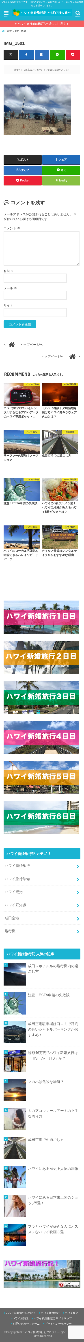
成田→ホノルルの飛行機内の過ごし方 (53, 969)
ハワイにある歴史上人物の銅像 (53, 1169)
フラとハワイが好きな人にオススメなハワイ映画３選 (53, 1229)
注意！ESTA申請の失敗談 (49, 995)
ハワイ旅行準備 (17, 879)
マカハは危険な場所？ (46, 1082)
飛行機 (10, 931)
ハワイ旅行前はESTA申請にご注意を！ (43, 23)
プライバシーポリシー (58, 1323)
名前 (9, 271)
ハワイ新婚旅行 (17, 866)
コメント (12, 228)
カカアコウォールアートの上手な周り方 (53, 1113)
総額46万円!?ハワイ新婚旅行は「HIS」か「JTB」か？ (53, 1055)
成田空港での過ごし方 (46, 1140)
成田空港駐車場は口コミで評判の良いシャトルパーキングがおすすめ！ (53, 1029)
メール (10, 288)
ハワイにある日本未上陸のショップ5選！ (53, 1200)
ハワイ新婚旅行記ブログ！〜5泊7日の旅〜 (50, 1332)
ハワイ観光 (14, 892)
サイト (8, 305)
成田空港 (12, 918)
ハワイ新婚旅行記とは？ (21, 1313)
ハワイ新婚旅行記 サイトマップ (53, 1318)
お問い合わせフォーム (26, 1323)
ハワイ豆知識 (15, 905)
